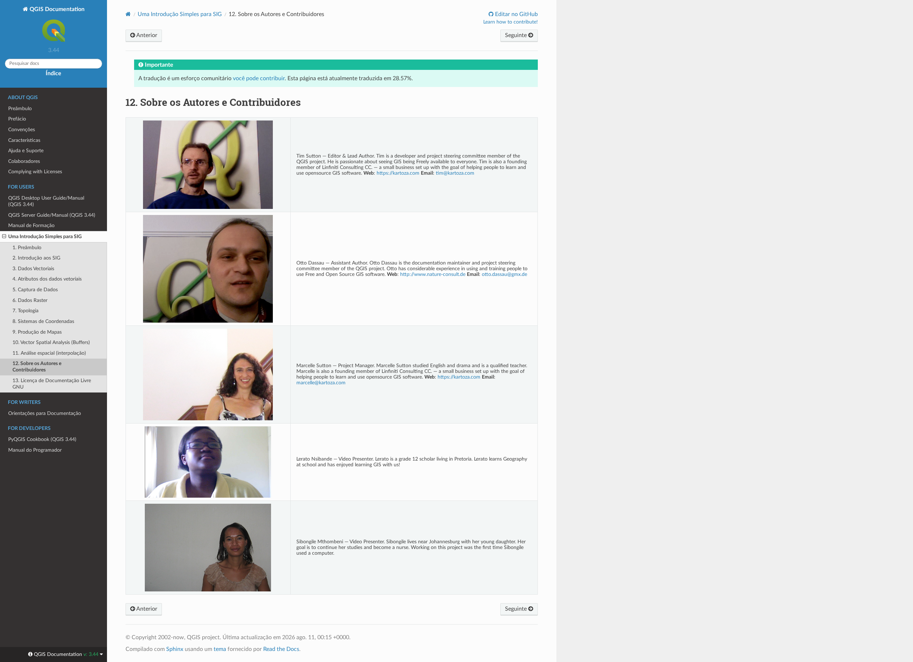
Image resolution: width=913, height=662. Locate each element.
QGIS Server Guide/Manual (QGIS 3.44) (51, 215)
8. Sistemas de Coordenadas (43, 321)
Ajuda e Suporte (26, 150)
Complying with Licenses (35, 171)
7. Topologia (25, 310)
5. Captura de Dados (35, 289)
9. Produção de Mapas (37, 332)
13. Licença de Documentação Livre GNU (51, 384)
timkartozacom (455, 173)
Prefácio (17, 119)
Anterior (146, 35)
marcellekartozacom (321, 382)
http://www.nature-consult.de (432, 274)
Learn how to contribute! (510, 22)
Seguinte (516, 35)
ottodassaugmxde (504, 274)
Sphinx (174, 649)
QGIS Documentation (56, 9)
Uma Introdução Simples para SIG (45, 236)
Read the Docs (281, 649)
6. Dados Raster (29, 300)
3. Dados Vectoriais (33, 268)
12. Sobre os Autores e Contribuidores (36, 367)
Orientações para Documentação (44, 413)
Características (24, 140)
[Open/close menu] (4, 237)
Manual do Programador (35, 450)
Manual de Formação (31, 225)
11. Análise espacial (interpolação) (49, 353)
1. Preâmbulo (26, 247)
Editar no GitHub (516, 14)
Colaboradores (24, 161)
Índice (53, 73)
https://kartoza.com (398, 173)
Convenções (21, 129)
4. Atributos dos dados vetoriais (47, 279)
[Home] (128, 14)
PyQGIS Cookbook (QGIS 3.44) (42, 439)
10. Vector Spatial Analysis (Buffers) (51, 342)
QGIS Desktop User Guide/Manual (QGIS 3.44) (46, 201)
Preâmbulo (20, 108)
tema (220, 649)
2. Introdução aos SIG (36, 258)
